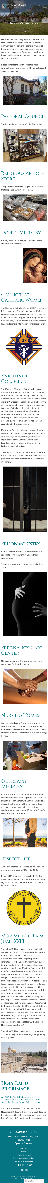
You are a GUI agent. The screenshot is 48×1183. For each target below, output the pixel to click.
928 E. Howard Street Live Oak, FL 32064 (24, 1136)
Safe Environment (24, 1155)
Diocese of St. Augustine (23, 1161)
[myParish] (26, 1170)
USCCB (23, 1148)
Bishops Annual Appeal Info (23, 1158)
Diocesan (29, 1179)
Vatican (24, 1151)
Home (18, 32)
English (30, 1181)
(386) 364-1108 (24, 1140)
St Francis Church (22, 1176)
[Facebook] (22, 1170)
